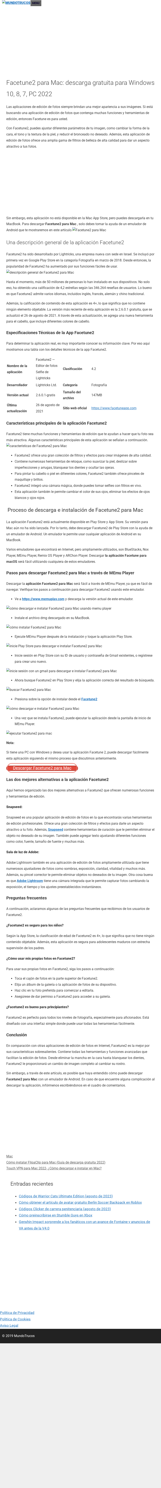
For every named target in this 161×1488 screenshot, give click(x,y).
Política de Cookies (15, 1319)
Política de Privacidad (17, 1313)
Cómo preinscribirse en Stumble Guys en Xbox (55, 1215)
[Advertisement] (80, 43)
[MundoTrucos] (16, 3)
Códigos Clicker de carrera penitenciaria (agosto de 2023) (65, 1209)
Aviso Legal (9, 1325)
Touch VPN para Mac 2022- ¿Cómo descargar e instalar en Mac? (54, 1168)
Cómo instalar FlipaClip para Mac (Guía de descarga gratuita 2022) (55, 1162)
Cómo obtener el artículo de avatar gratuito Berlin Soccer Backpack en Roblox (80, 1202)
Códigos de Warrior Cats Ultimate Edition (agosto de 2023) (66, 1196)
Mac (9, 1156)
